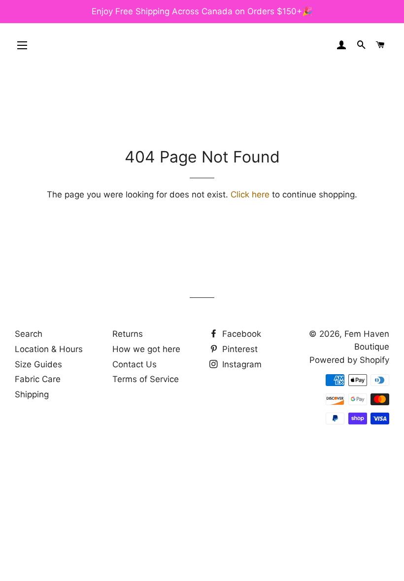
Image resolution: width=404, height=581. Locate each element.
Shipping (32, 394)
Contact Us (134, 364)
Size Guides (38, 364)
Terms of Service (145, 379)
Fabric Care (38, 379)
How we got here (146, 349)
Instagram (241, 364)
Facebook (240, 334)
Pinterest (239, 349)
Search (28, 334)
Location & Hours (49, 349)
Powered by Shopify (349, 360)
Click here (250, 194)
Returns (127, 334)
